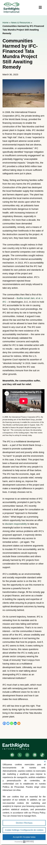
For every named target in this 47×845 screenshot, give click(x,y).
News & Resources (20, 22)
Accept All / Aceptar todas (24, 837)
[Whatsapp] (11, 723)
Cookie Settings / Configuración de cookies (24, 830)
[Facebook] (4, 723)
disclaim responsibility (16, 524)
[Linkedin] (15, 723)
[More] (18, 723)
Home (6, 22)
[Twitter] (8, 723)
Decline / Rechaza (24, 823)
